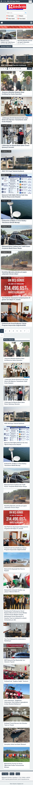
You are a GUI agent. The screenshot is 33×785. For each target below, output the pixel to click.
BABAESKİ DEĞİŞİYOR (13, 27)
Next (31, 35)
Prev (1, 35)
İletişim (21, 16)
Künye (18, 774)
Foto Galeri (22, 18)
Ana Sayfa (11, 16)
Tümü (29, 68)
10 (20, 68)
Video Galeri (11, 18)
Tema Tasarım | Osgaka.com (16, 783)
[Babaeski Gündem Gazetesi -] (16, 6)
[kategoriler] (31, 22)
